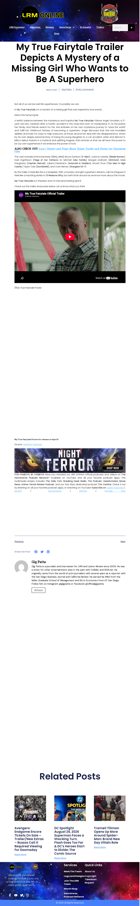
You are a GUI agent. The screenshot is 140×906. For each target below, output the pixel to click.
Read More (20, 855)
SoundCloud (54, 491)
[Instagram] (27, 895)
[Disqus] (70, 647)
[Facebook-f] (9, 895)
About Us (90, 871)
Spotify (18, 491)
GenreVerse (65, 27)
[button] (36, 551)
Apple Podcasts (115, 487)
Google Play (115, 491)
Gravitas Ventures (32, 444)
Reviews (50, 27)
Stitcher (83, 491)
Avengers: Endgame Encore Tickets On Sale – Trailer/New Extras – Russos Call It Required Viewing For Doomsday (29, 839)
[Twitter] (21, 895)
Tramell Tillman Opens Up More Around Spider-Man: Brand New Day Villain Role (107, 835)
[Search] (131, 27)
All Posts (38, 590)
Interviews (35, 27)
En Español (85, 27)
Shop (56, 33)
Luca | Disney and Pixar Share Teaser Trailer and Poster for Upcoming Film (70, 150)
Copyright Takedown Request (91, 879)
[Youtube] (15, 895)
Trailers (100, 27)
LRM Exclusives (16, 27)
